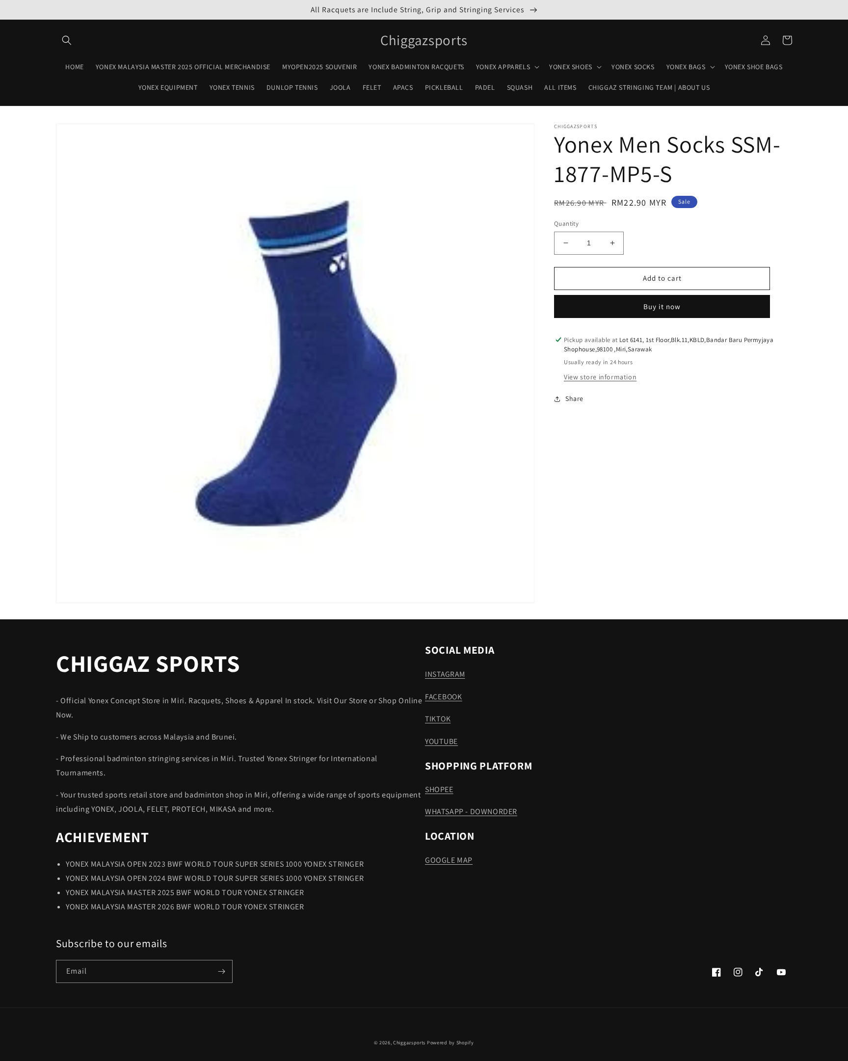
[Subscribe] (221, 971)
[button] (67, 40)
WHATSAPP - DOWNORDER (471, 811)
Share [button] (574, 398)
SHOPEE (439, 789)
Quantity (566, 223)
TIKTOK (437, 718)
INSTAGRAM (445, 674)
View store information (600, 376)
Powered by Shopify (450, 1042)
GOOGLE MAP (449, 860)
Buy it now (662, 306)
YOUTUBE (441, 741)
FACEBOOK (443, 696)
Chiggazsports (410, 1042)
